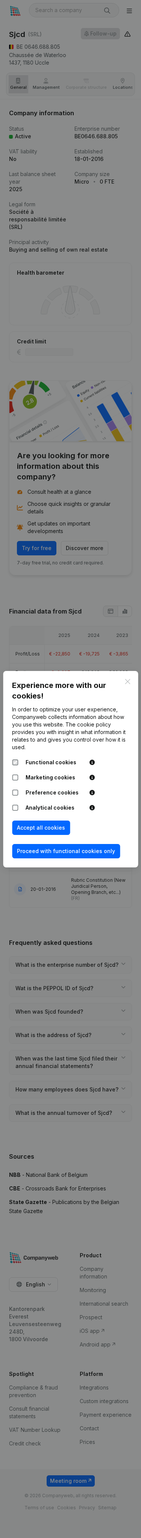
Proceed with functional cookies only (66, 851)
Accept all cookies (41, 827)
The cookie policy (88, 724)
